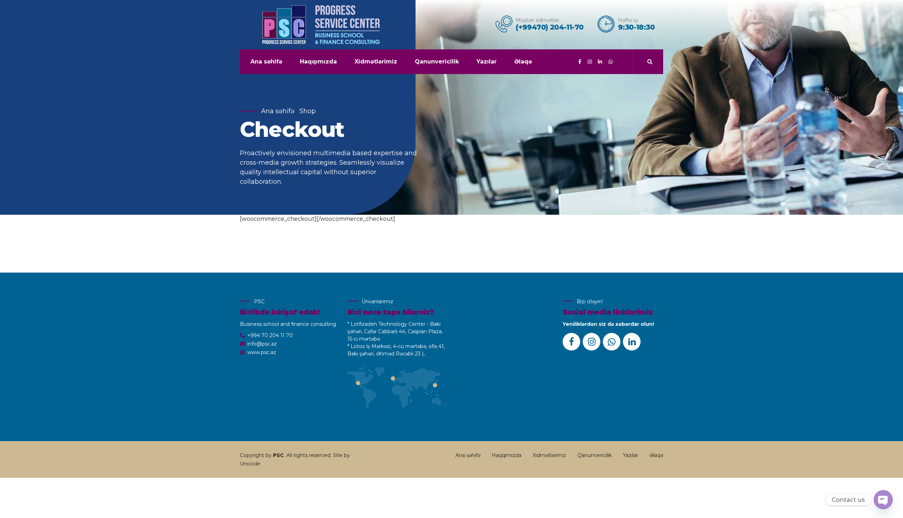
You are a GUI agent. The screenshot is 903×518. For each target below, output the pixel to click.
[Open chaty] (883, 499)
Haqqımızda (318, 61)
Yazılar (487, 61)
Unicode (250, 464)
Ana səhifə (266, 61)
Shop (307, 111)
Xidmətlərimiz (375, 61)
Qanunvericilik (437, 61)
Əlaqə (523, 61)
